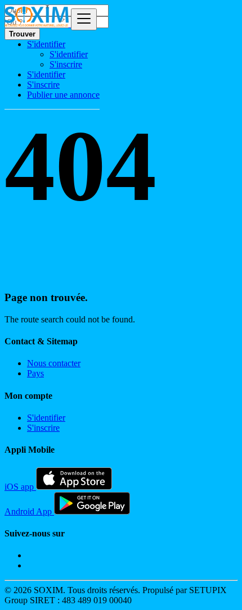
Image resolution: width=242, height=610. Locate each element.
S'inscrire (66, 64)
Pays (35, 373)
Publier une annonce (63, 94)
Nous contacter (53, 363)
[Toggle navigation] (84, 19)
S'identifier (69, 54)
